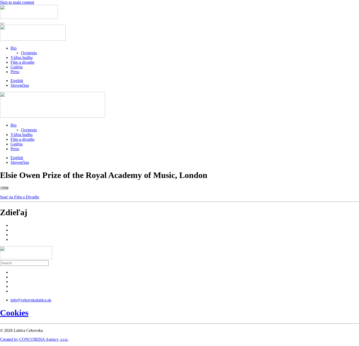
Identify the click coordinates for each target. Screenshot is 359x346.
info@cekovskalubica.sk (31, 300)
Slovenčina (20, 85)
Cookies (14, 312)
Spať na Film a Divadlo (19, 197)
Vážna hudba (22, 57)
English (17, 80)
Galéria (17, 67)
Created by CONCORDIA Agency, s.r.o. (34, 339)
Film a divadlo (22, 62)
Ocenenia (29, 53)
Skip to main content (17, 2)
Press (15, 71)
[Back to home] (29, 17)
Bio (14, 48)
